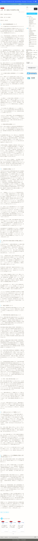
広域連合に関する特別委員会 (32, 42)
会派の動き (30, 16)
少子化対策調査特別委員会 (32, 38)
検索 (27, 7)
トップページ (14, 4)
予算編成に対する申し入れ (32, 24)
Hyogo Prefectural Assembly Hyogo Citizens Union (19, 1)
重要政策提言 (31, 22)
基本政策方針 (31, 21)
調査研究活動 (31, 20)
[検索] (35, 9)
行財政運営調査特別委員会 (32, 40)
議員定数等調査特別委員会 (32, 36)
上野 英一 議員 (3, 512)
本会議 (7, 512)
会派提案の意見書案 (32, 30)
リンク (25, 4)
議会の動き (30, 28)
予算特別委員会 (31, 34)
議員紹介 (20, 4)
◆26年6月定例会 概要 (30, 56)
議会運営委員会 (31, 46)
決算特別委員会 (31, 33)
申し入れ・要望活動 (32, 19)
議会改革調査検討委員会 (32, 44)
